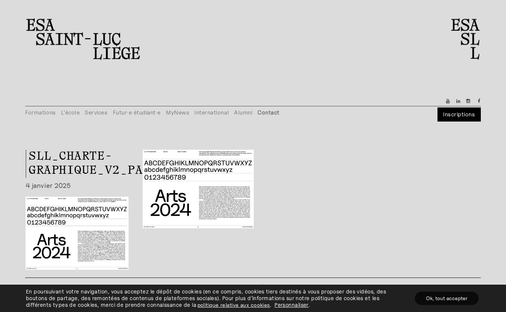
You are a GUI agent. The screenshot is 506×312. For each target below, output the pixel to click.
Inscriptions (459, 114)
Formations (40, 112)
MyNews (177, 112)
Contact (268, 112)
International (211, 112)
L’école (70, 112)
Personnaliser (291, 305)
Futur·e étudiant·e (137, 112)
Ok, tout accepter (446, 298)
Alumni (243, 112)
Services (96, 112)
